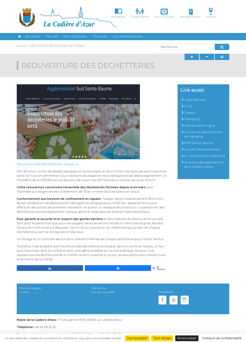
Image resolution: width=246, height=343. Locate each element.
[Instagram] (185, 300)
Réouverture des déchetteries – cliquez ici (48, 164)
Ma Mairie (32, 36)
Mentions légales (30, 288)
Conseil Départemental (202, 149)
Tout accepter (137, 338)
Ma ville (51, 36)
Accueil (22, 46)
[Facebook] (162, 300)
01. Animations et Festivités (204, 156)
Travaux (189, 112)
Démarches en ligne (199, 125)
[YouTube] (173, 300)
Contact (24, 292)
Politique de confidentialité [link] (221, 338)
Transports (192, 119)
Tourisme (100, 36)
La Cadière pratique (128, 36)
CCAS (188, 106)
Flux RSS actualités (103, 292)
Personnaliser (187, 338)
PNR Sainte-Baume (198, 143)
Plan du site (98, 288)
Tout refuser (162, 338)
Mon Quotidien (75, 36)
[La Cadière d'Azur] (19, 36)
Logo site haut (195, 99)
